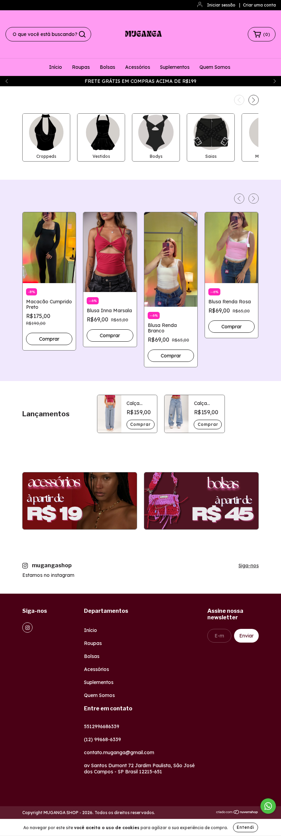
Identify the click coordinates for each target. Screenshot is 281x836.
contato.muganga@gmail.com (119, 752)
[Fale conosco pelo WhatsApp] (268, 806)
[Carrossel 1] (80, 501)
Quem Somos (214, 67)
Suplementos (175, 67)
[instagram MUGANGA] (27, 627)
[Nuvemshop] (237, 812)
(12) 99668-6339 (102, 739)
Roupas (81, 67)
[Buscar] (82, 34)
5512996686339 (101, 726)
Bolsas (107, 67)
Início (55, 67)
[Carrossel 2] (201, 501)
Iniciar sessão (221, 5)
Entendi (245, 827)
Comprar (140, 424)
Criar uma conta (259, 5)
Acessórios (137, 67)
